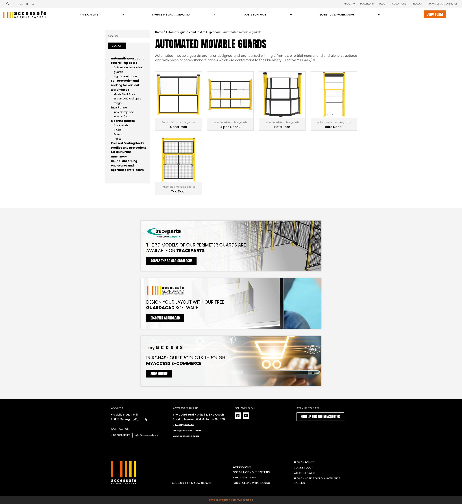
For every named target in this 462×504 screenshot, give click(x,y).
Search (113, 35)
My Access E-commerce (442, 3)
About (348, 3)
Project (417, 3)
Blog (382, 3)
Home (159, 32)
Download (367, 3)
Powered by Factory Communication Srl (231, 499)
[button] (7, 4)
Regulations (398, 3)
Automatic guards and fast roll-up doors (193, 32)
